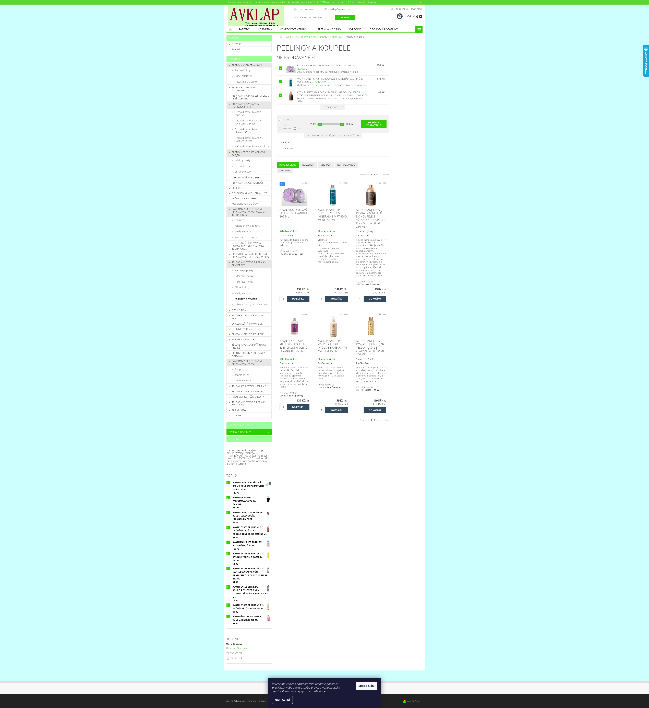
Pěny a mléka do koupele (248, 334)
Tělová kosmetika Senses (248, 391)
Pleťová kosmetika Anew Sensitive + (248, 113)
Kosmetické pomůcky (245, 203)
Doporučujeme (287, 164)
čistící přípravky (243, 171)
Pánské (236, 49)
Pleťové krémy (242, 70)
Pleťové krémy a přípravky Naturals (248, 354)
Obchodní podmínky (383, 29)
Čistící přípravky (243, 75)
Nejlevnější (308, 164)
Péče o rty (238, 188)
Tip (298, 128)
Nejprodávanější (346, 164)
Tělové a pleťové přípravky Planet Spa (249, 264)
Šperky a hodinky (329, 29)
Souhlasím (366, 686)
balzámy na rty (242, 160)
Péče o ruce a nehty (244, 198)
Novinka (287, 128)
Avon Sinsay (239, 310)
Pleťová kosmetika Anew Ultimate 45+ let (248, 131)
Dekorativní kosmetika (246, 177)
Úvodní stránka (230, 29)
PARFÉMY (244, 29)
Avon (288, 148)
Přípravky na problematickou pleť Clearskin (250, 97)
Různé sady (239, 410)
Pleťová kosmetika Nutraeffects (244, 89)
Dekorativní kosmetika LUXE (249, 193)
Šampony (240, 220)
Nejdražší (325, 164)
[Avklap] (256, 16)
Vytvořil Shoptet (415, 701)
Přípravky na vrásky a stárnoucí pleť (245, 105)
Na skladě (288, 119)
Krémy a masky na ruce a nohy (251, 304)
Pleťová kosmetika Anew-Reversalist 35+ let (248, 122)
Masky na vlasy (243, 231)
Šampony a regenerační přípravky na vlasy (247, 362)
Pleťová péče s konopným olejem (248, 154)
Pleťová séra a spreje (246, 81)
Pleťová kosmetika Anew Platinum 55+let (248, 139)
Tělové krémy (242, 287)
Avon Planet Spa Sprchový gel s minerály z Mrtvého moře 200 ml (330, 80)
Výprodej (355, 29)
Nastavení (282, 700)
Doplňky (237, 415)
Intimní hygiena (242, 328)
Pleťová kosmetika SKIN (247, 65)
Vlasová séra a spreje (246, 237)
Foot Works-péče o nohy (248, 396)
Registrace (417, 9)
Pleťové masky (245, 276)
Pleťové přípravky (244, 270)
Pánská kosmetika (243, 339)
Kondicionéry (242, 374)
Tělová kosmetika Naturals (249, 386)
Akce (285, 125)
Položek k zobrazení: (373, 124)
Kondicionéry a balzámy (247, 225)
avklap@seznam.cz (240, 648)
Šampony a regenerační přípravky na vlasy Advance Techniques (249, 211)
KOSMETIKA (265, 29)
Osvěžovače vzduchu (294, 29)
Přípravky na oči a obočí (247, 182)
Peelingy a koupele (246, 298)
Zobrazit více (331, 107)
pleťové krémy (242, 166)
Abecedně (285, 170)
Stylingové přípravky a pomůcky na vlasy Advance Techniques (249, 245)
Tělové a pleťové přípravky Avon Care (249, 404)
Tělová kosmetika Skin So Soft (248, 317)
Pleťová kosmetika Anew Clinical (252, 146)
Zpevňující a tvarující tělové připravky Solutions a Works (250, 255)
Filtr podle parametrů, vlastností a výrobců (331, 135)
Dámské (236, 44)
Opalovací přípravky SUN (247, 323)
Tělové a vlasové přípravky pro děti (249, 346)
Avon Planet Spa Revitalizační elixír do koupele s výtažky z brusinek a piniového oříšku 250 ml (332, 94)
